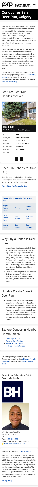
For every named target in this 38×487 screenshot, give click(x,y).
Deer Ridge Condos (13, 339)
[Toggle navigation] (34, 4)
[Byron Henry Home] (16, 4)
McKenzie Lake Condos (14, 344)
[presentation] (16, 159)
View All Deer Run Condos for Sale (14, 186)
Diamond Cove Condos (14, 341)
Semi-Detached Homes (6, 217)
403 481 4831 (26, 451)
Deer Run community (9, 82)
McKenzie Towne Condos (15, 346)
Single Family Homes (5, 208)
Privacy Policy (7, 481)
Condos (17, 208)
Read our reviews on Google (14, 444)
